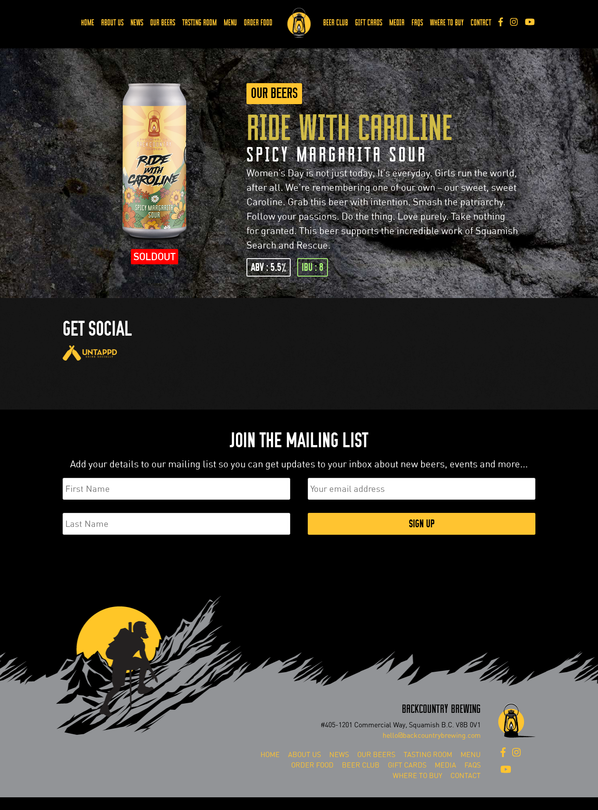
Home (87, 22)
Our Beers (162, 22)
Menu (230, 22)
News (136, 22)
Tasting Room (199, 22)
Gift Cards (368, 22)
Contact (481, 22)
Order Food (258, 22)
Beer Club (335, 22)
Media (397, 22)
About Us (112, 22)
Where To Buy (447, 22)
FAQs (417, 22)
